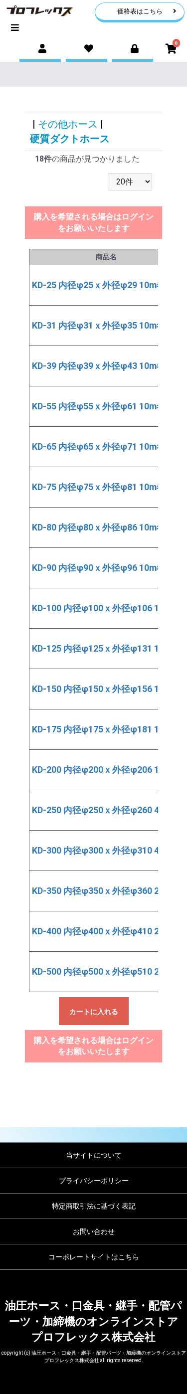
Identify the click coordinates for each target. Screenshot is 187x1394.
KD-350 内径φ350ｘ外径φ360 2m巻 (104, 890)
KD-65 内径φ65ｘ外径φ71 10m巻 (99, 446)
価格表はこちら (140, 11)
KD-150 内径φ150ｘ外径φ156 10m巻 (106, 689)
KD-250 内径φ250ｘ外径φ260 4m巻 (104, 810)
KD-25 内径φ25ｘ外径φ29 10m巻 (99, 285)
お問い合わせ (94, 1231)
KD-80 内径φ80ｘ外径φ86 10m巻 (99, 527)
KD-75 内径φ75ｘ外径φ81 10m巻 (99, 487)
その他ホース (68, 124)
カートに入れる (93, 1012)
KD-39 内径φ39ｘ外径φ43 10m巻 (99, 365)
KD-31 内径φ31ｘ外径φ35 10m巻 (99, 325)
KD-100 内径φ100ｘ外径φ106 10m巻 (106, 608)
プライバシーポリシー (94, 1181)
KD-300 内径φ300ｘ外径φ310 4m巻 (104, 850)
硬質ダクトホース (70, 139)
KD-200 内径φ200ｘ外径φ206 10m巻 (106, 769)
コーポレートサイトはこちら (93, 1257)
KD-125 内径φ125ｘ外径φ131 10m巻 (106, 648)
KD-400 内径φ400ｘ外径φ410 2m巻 (104, 931)
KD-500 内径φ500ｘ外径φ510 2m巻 (104, 971)
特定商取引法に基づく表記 (94, 1206)
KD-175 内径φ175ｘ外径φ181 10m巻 (106, 729)
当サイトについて (94, 1155)
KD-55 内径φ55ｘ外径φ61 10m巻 (99, 406)
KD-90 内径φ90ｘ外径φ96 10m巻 (99, 567)
